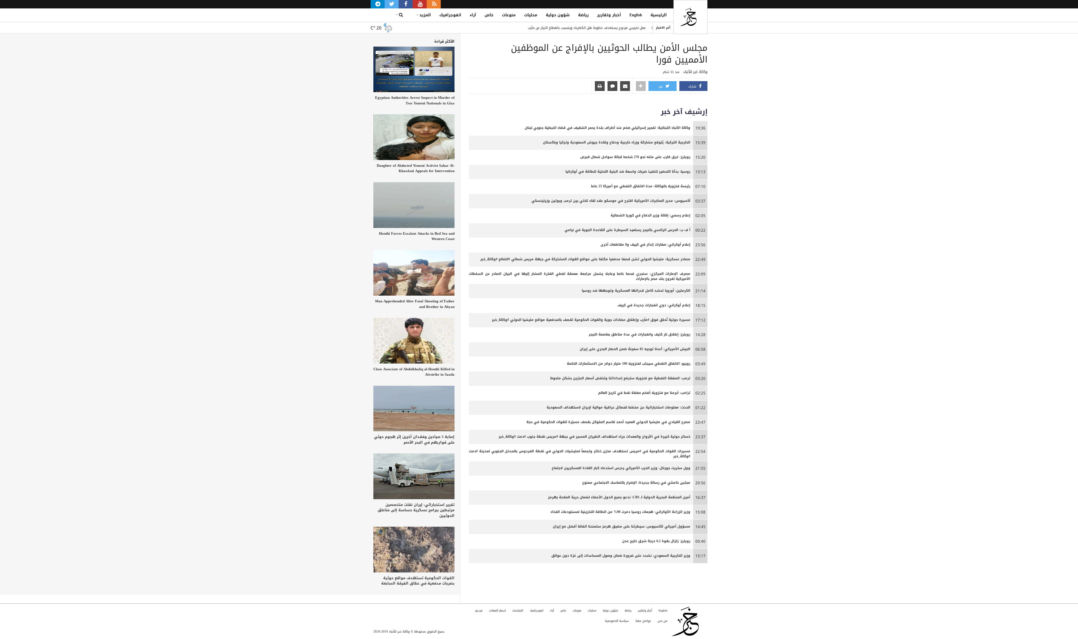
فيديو (479, 610)
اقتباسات (517, 610)
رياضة (583, 15)
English (635, 15)
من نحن (662, 621)
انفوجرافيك (450, 15)
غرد (661, 86)
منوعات (509, 15)
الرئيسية (658, 15)
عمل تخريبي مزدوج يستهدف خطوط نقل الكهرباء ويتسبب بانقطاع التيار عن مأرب (587, 28)
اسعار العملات (497, 610)
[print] (600, 86)
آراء (473, 15)
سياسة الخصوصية (617, 621)
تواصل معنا (643, 621)
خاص (489, 15)
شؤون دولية (558, 15)
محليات (530, 15)
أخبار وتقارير (609, 15)
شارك (693, 86)
